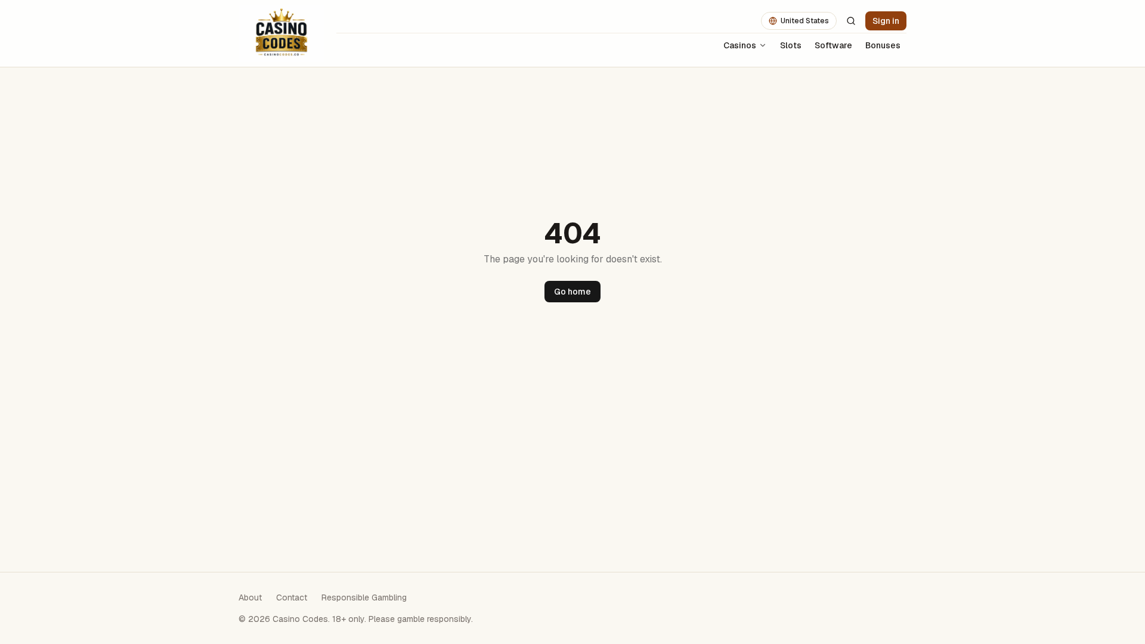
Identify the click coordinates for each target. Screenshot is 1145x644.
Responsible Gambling (364, 597)
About (250, 597)
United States (805, 21)
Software (833, 45)
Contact (291, 597)
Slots (791, 45)
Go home (572, 291)
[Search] (851, 20)
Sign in (885, 21)
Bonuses (882, 45)
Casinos (739, 45)
